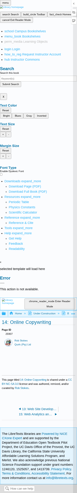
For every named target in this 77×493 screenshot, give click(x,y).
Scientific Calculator (23, 212)
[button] (16, 243)
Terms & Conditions (16, 473)
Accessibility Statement (48, 473)
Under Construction (44, 313)
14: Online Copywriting (33, 379)
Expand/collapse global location (73, 312)
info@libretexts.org (59, 478)
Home (18, 313)
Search (7, 489)
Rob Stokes (21, 340)
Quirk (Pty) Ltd (23, 344)
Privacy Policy (61, 469)
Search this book (9, 72)
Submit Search (10, 84)
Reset (5, 110)
